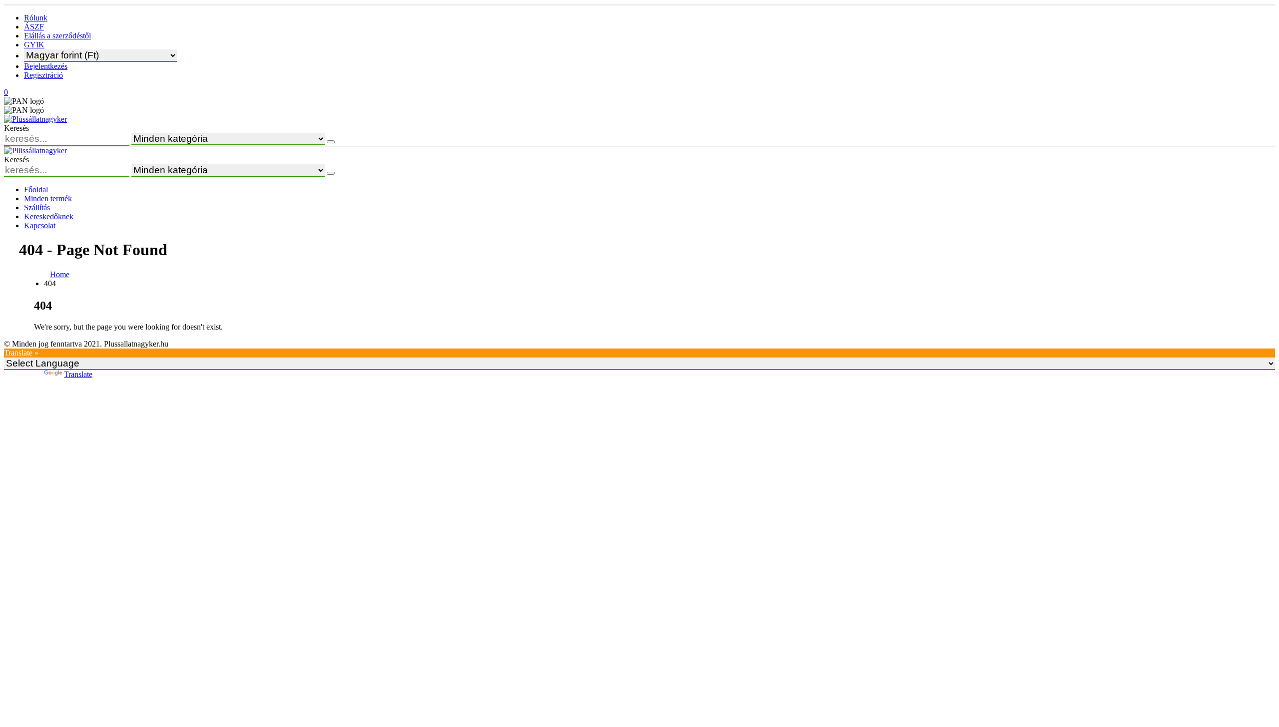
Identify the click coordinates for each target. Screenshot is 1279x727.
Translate (78, 374)
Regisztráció (43, 75)
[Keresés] (331, 141)
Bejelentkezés (45, 66)
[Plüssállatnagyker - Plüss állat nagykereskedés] (35, 119)
